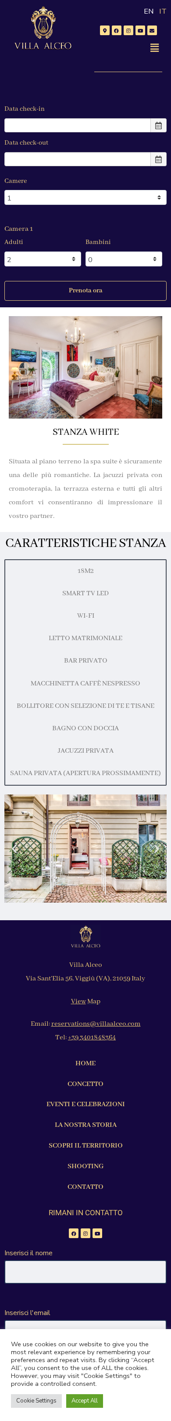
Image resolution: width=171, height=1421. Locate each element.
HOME (85, 1063)
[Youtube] (140, 30)
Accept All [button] (84, 1401)
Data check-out (26, 143)
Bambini (98, 242)
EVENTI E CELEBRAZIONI (85, 1104)
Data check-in (24, 109)
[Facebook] (116, 30)
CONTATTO (85, 1187)
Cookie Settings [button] (36, 1401)
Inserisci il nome (28, 1253)
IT (163, 11)
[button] (154, 48)
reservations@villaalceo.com (96, 1024)
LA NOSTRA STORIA (86, 1125)
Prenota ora (86, 291)
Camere (15, 181)
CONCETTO (85, 1084)
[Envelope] (152, 30)
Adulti (13, 242)
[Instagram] (128, 30)
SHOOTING (86, 1166)
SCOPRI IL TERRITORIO (86, 1145)
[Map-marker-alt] (105, 30)
